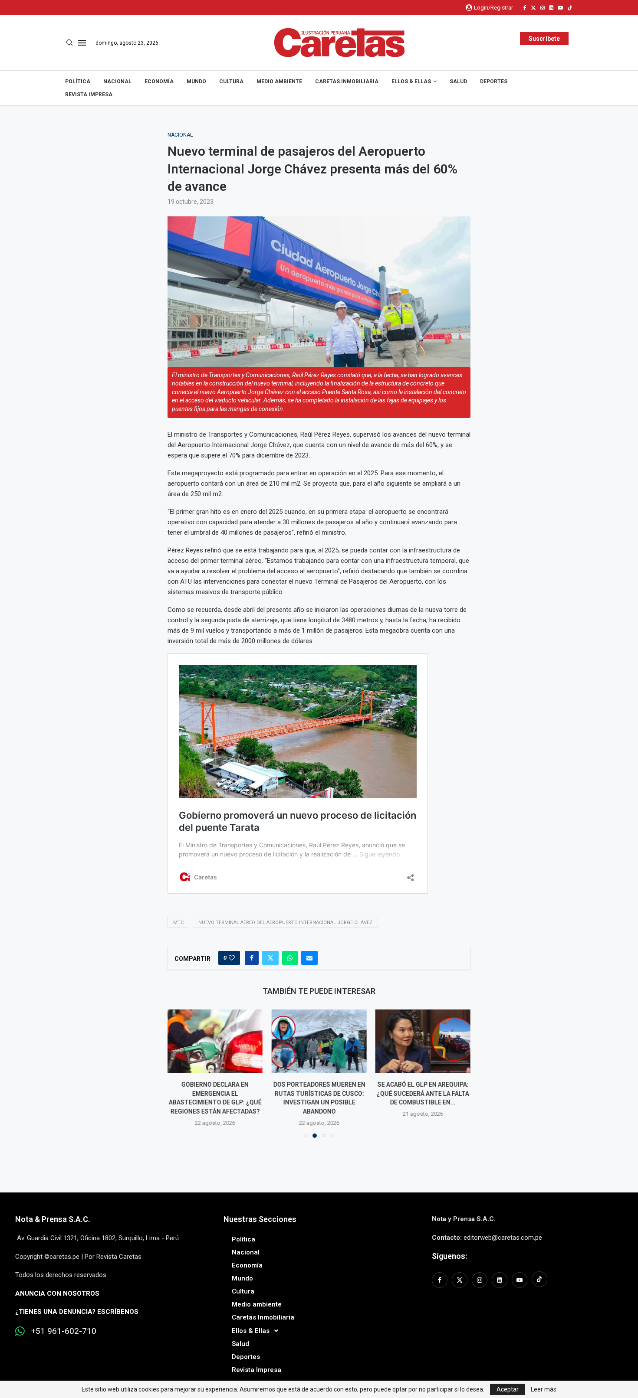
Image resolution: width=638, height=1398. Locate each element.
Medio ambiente (279, 81)
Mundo (196, 81)
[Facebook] (525, 8)
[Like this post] (232, 958)
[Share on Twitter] (270, 958)
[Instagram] (542, 8)
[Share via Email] (309, 958)
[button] (179, 1073)
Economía (159, 81)
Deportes (493, 81)
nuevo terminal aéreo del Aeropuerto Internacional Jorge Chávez (285, 922)
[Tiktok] (570, 8)
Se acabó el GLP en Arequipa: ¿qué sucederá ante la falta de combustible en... (423, 1093)
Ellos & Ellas (411, 81)
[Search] (69, 42)
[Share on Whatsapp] (290, 958)
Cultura (231, 81)
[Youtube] (560, 8)
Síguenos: (449, 1256)
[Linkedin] (551, 8)
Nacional (117, 81)
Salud (458, 81)
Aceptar (508, 1389)
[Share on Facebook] (252, 958)
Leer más (543, 1389)
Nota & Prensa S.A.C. (52, 1219)
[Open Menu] (82, 43)
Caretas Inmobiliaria (346, 81)
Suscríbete (544, 38)
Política (77, 81)
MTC (178, 922)
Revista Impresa (88, 94)
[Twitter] (533, 8)
